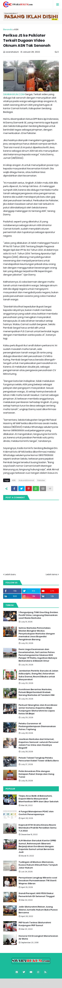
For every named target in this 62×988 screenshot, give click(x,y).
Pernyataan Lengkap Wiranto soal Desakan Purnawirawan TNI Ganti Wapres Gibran (38, 880)
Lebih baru (10, 574)
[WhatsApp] (36, 488)
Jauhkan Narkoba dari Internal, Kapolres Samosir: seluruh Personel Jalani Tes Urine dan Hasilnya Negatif (38, 743)
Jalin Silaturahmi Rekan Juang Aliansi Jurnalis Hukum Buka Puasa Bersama (38, 909)
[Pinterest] (28, 488)
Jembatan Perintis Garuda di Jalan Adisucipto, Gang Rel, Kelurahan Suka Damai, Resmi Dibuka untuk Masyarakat (38, 675)
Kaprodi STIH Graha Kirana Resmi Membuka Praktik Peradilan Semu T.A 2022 (37, 828)
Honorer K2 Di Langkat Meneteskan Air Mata (38, 937)
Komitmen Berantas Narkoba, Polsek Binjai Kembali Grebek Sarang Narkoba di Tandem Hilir (37, 692)
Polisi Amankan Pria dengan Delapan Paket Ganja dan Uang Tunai (36, 774)
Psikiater (41, 480)
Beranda (7, 29)
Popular (10, 788)
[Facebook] (14, 488)
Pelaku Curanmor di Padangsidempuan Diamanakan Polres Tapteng (37, 726)
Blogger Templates (33, 982)
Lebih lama (51, 574)
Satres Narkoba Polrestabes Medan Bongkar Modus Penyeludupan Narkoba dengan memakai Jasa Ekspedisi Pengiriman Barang (37, 634)
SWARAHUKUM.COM (13, 94)
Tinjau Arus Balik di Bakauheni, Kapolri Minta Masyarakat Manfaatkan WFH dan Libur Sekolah (39, 799)
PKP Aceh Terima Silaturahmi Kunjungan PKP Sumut (35, 924)
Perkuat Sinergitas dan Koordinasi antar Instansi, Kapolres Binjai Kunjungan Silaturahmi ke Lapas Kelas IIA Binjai (38, 709)
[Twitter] (21, 488)
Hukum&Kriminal (26, 480)
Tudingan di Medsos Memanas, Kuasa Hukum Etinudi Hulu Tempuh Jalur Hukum (38, 865)
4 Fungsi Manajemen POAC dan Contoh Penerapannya (36, 813)
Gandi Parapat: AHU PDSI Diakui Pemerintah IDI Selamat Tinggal (37, 895)
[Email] (43, 488)
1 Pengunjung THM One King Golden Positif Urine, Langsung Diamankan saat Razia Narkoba (38, 615)
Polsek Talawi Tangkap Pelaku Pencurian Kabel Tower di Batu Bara (39, 759)
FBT (50, 982)
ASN (16, 29)
